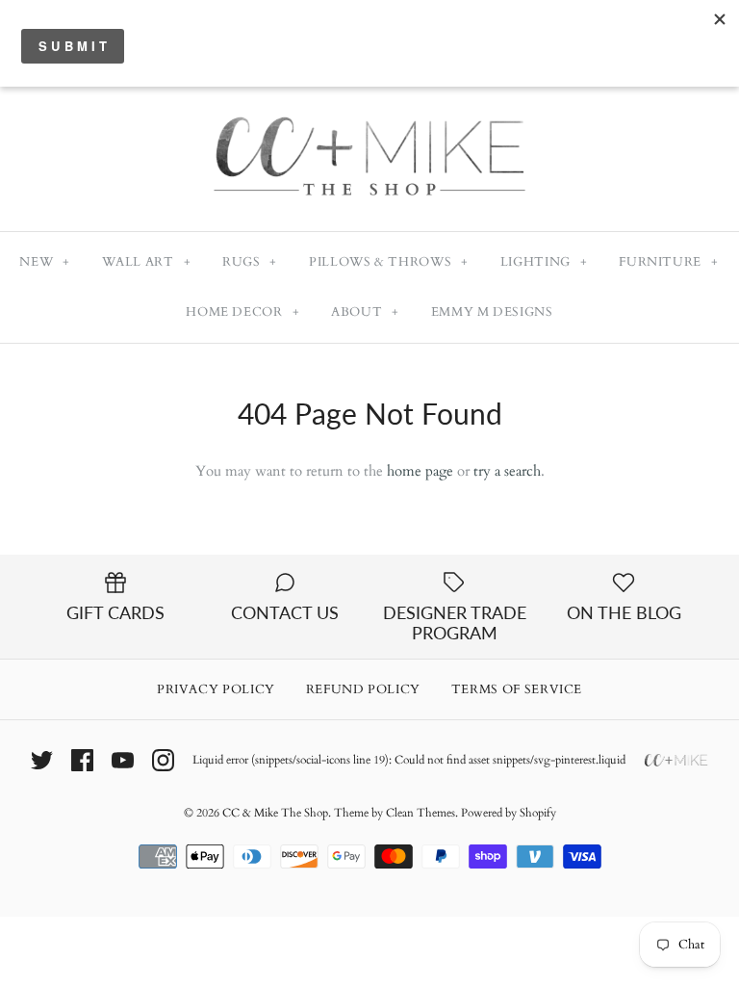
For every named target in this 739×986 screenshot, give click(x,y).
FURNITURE (668, 262)
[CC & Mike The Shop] (369, 93)
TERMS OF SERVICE (516, 689)
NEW (44, 262)
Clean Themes (420, 812)
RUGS (249, 262)
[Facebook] (82, 760)
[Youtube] (123, 760)
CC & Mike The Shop (275, 812)
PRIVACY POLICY (216, 689)
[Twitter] (42, 760)
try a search (507, 470)
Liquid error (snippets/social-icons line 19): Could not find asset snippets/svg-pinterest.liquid (408, 759)
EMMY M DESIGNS (492, 312)
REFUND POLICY (363, 689)
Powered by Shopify (508, 812)
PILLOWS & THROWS (389, 262)
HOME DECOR (242, 312)
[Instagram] (163, 760)
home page (420, 470)
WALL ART (146, 262)
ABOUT (365, 312)
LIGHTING (544, 262)
